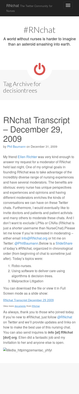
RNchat (29, 8)
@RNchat (64, 317)
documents (20, 306)
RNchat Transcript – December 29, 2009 (36, 128)
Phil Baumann (16, 146)
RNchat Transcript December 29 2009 (28, 300)
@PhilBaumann (26, 243)
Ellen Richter (27, 156)
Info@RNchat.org (34, 238)
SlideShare (64, 243)
